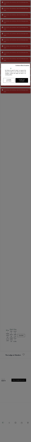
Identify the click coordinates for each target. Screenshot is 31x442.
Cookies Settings (8, 80)
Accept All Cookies (22, 80)
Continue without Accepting (22, 65)
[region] (15, 74)
